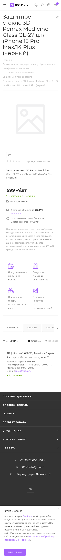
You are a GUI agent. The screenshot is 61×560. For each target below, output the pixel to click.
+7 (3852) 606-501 (31, 460)
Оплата (51, 327)
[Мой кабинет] (48, 5)
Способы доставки (17, 396)
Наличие (12, 327)
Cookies (27, 516)
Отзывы (32, 327)
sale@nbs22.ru (23, 371)
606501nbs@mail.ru (33, 467)
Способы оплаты (15, 405)
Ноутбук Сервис (14, 439)
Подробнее (17, 213)
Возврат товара (14, 422)
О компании (12, 430)
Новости (9, 448)
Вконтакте (30, 489)
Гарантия (9, 413)
